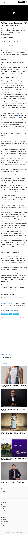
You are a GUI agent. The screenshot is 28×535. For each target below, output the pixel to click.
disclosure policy (15, 310)
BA (17, 115)
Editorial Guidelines (20, 317)
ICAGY (11, 48)
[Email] (15, 41)
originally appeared (12, 297)
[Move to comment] (17, 41)
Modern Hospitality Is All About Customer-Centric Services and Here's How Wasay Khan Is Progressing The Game (13, 409)
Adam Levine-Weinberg (7, 37)
